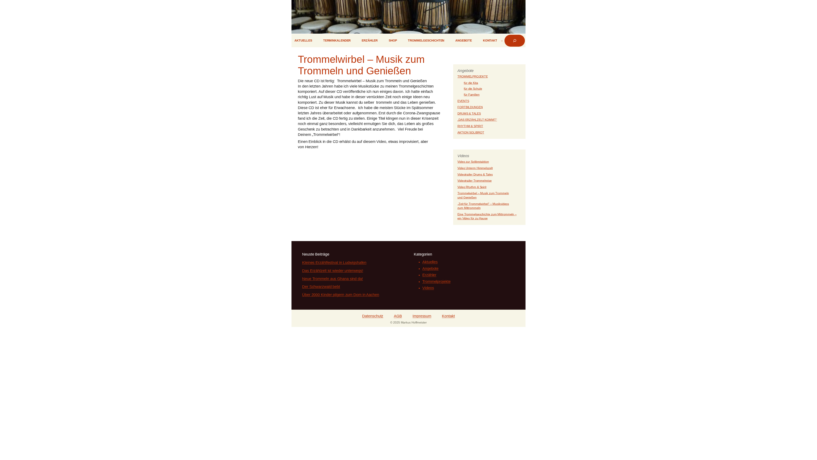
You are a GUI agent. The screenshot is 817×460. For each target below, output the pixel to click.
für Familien (472, 94)
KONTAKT (490, 40)
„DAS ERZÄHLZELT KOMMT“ (477, 119)
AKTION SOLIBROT (470, 132)
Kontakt (448, 316)
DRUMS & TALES (469, 113)
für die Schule (473, 88)
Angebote (430, 268)
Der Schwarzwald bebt (321, 287)
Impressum (422, 316)
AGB (398, 316)
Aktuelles (430, 262)
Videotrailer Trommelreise (474, 180)
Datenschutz (372, 316)
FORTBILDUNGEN (470, 107)
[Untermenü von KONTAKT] (502, 41)
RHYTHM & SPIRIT (470, 126)
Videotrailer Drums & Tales (475, 174)
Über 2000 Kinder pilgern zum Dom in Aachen (340, 295)
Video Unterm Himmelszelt (475, 168)
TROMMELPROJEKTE (472, 76)
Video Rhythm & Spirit (471, 187)
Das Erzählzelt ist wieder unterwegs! (332, 271)
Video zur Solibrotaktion (473, 161)
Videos (428, 288)
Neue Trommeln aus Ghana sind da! (332, 279)
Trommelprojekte (436, 281)
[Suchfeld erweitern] (514, 41)
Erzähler (429, 275)
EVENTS (463, 101)
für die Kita (471, 83)
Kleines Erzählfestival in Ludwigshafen (334, 262)
